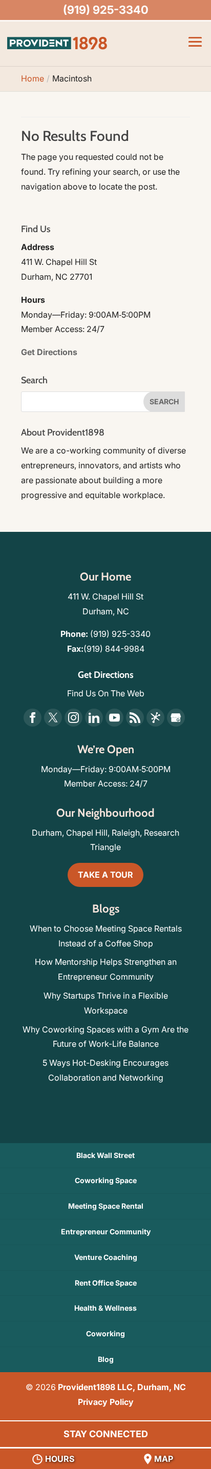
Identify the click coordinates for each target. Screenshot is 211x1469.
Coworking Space (106, 1180)
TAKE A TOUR (105, 875)
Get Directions (49, 352)
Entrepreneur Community (106, 1231)
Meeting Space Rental (105, 1206)
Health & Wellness (105, 1308)
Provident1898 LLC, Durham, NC (122, 1387)
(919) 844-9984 (113, 649)
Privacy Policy (106, 1402)
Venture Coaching (105, 1257)
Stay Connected (106, 1434)
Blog (106, 1359)
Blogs (105, 909)
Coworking (105, 1333)
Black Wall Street (105, 1155)
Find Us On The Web (105, 693)
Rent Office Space (106, 1282)
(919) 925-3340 (120, 634)
